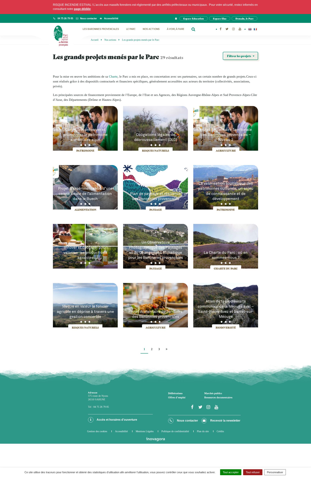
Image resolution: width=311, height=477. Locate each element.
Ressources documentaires (218, 397)
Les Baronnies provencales (101, 29)
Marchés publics (213, 393)
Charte (113, 76)
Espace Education (193, 18)
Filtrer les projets (239, 56)
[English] (249, 29)
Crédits (220, 431)
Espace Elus (219, 18)
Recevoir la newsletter (224, 420)
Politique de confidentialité (175, 431)
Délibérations (175, 393)
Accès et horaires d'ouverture (116, 419)
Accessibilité (121, 431)
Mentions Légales (145, 431)
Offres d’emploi (176, 397)
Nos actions (151, 29)
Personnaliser (275, 472)
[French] (255, 29)
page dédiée (82, 8)
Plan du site (203, 431)
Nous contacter (187, 420)
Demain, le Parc (244, 18)
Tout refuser (253, 472)
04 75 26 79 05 (101, 407)
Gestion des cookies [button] (97, 431)
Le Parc (131, 29)
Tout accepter (231, 472)
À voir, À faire (175, 29)
